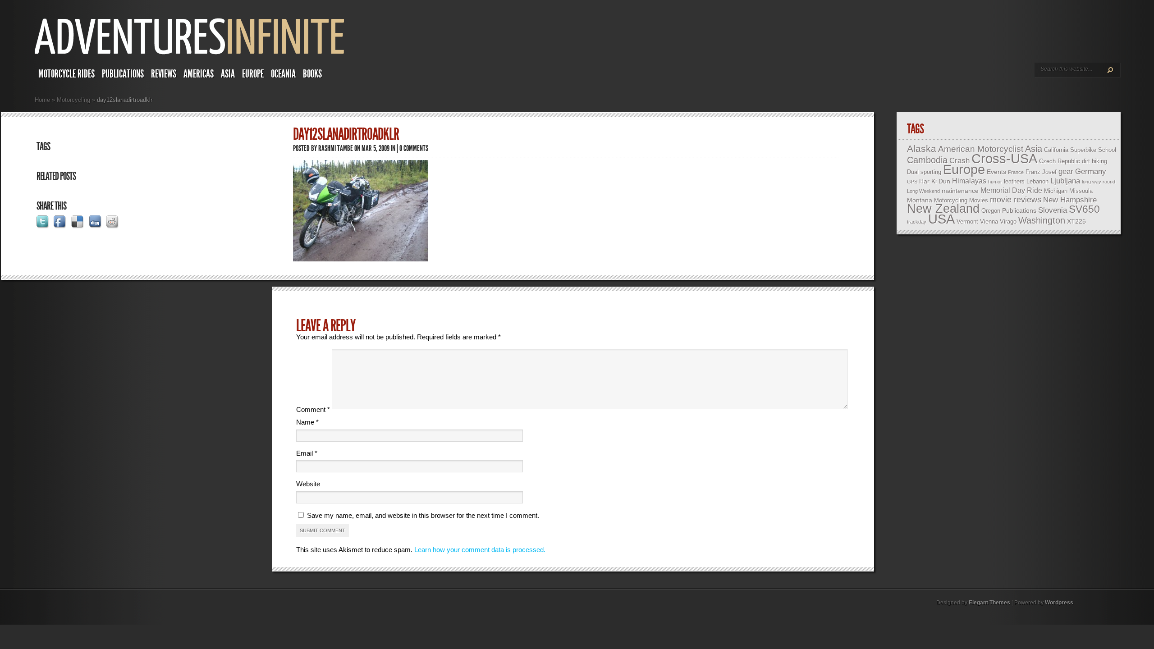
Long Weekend (923, 191)
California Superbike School (1080, 149)
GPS (912, 181)
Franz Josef (1041, 172)
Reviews (163, 74)
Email (306, 453)
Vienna (989, 221)
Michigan (1055, 190)
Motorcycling (73, 99)
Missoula (1081, 190)
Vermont (967, 221)
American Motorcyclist (980, 149)
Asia (228, 74)
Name (307, 422)
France (1016, 172)
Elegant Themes (989, 602)
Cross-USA (1004, 158)
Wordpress (1059, 602)
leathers (1014, 181)
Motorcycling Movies (961, 200)
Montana (919, 200)
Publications (123, 74)
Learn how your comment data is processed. (479, 549)
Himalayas (969, 181)
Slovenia (1052, 210)
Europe (253, 74)
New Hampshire (1070, 200)
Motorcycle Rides (66, 74)
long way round (1098, 181)
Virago (1008, 221)
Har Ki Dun (934, 181)
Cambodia (927, 160)
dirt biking (1094, 161)
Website (308, 484)
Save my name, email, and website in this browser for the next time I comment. (423, 515)
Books (312, 74)
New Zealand (943, 208)
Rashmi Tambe (335, 148)
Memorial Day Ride (1011, 190)
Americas (198, 74)
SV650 (1084, 209)
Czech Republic (1059, 161)
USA (941, 219)
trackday (916, 221)
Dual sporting (924, 172)
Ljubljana (1065, 181)
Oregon (990, 210)
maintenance (960, 190)
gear (1065, 171)
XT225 (1076, 221)
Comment (313, 409)
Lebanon (1037, 181)
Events (996, 171)
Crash (959, 160)
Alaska (921, 148)
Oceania (283, 74)
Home (42, 99)
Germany (1090, 171)
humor (995, 181)
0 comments (413, 148)
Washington (1041, 220)
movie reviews (1015, 199)
